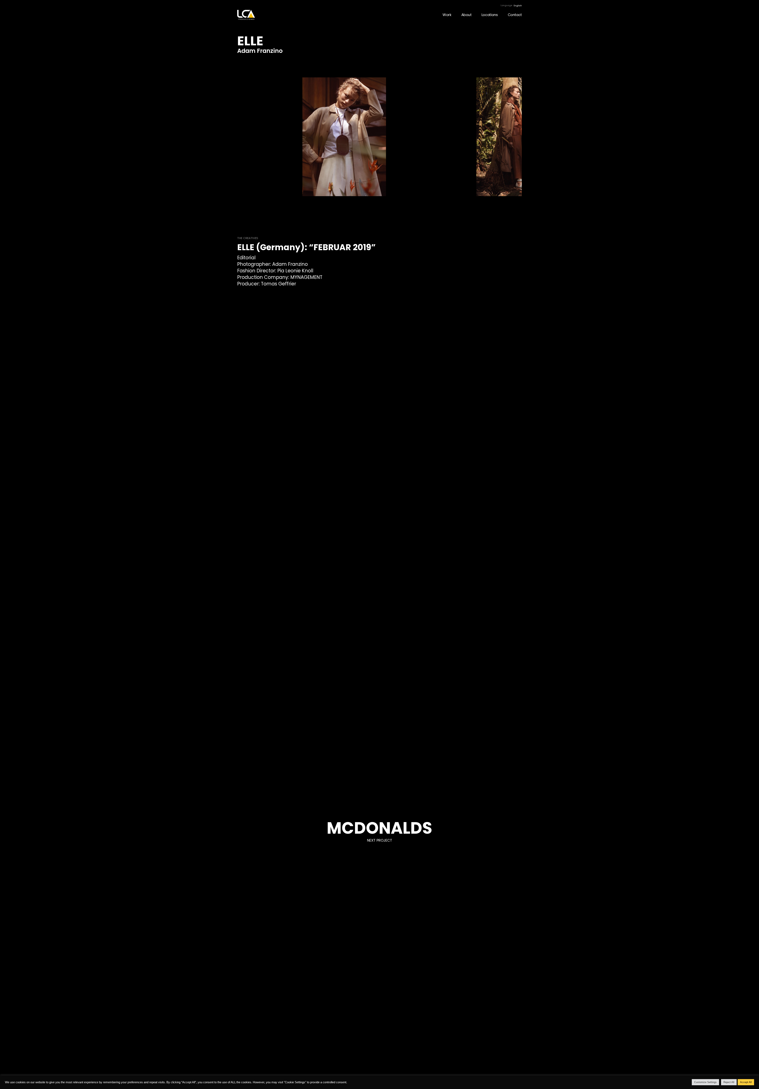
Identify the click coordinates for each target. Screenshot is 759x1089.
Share (754, 544)
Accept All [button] (746, 1082)
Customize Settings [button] (705, 1082)
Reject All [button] (728, 1082)
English (518, 5)
